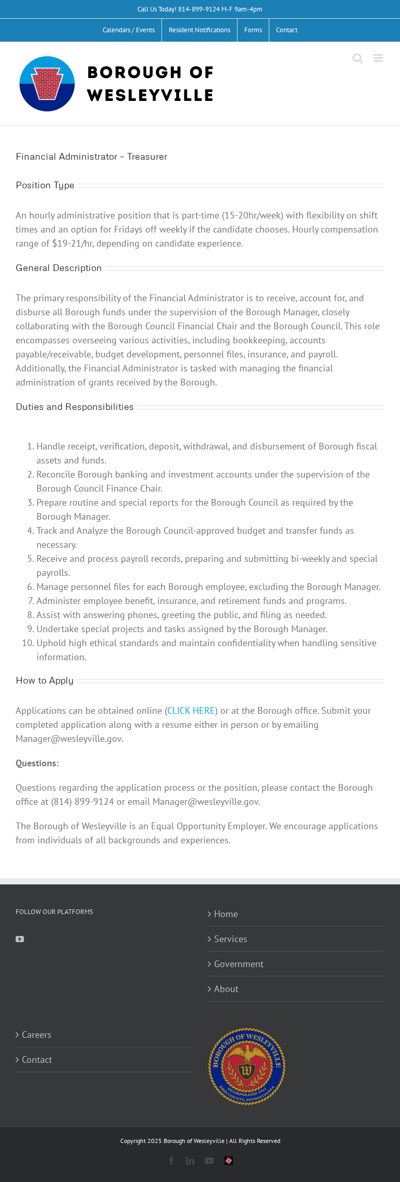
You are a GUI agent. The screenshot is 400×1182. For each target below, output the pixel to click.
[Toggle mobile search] (358, 58)
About (226, 989)
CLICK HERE (191, 710)
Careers (37, 1034)
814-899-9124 (199, 9)
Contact (37, 1059)
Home (226, 914)
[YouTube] (20, 939)
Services (230, 939)
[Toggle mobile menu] (378, 58)
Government (239, 964)
